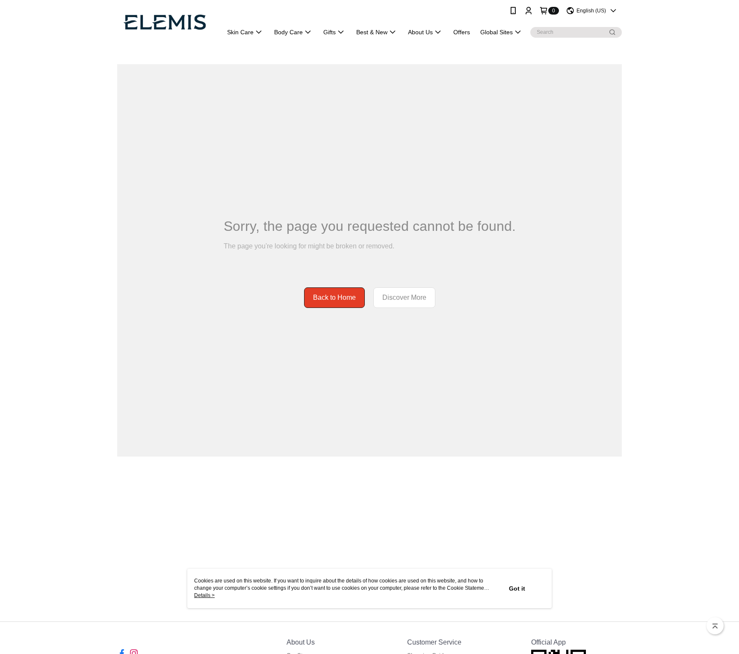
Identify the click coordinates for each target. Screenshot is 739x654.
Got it (517, 588)
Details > (204, 595)
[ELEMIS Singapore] (164, 22)
